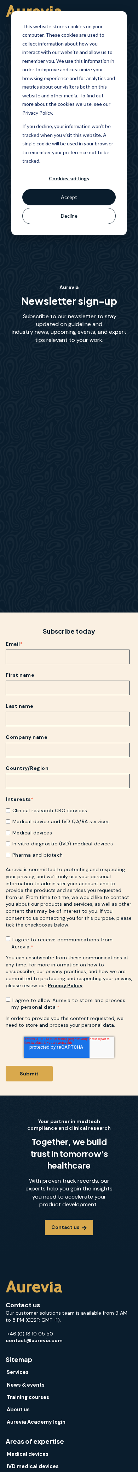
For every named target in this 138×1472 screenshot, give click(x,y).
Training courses (28, 1397)
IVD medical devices (33, 1466)
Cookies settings (69, 178)
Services (18, 1372)
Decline (69, 216)
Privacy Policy (65, 985)
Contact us (66, 1227)
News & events (26, 1385)
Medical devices (27, 1454)
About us (18, 1409)
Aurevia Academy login (36, 1422)
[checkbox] (68, 832)
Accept (69, 197)
